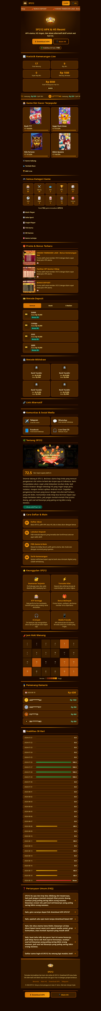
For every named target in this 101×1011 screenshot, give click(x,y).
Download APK (54, 981)
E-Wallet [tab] (69, 305)
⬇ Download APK (42, 41)
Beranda (36, 981)
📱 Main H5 (61, 41)
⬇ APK (66, 3)
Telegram (65, 981)
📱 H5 (74, 3)
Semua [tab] (32, 305)
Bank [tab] (51, 305)
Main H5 (44, 981)
